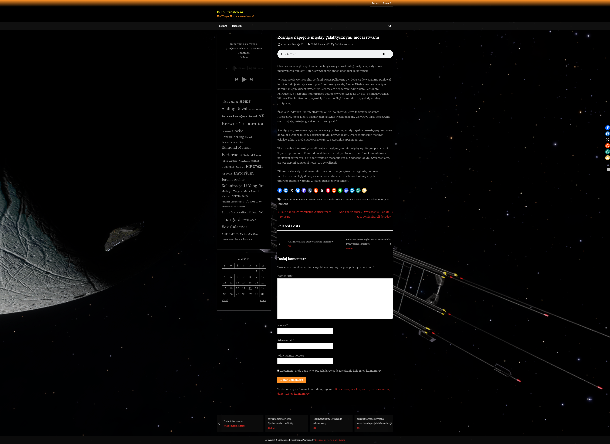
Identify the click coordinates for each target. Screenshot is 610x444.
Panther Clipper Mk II (233, 201)
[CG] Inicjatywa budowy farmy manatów (306, 241)
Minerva (226, 196)
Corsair (249, 137)
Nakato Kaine (369, 199)
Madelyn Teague (232, 191)
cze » (263, 300)
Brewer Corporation (243, 124)
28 (243, 294)
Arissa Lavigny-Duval (239, 116)
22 (250, 288)
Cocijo (238, 130)
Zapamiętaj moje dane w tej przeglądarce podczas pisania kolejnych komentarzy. (331, 370)
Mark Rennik (252, 191)
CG (284, 246)
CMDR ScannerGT (320, 44)
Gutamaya (228, 166)
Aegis (245, 101)
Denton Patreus (289, 199)
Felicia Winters (337, 199)
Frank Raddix (244, 161)
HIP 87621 (254, 166)
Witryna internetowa (290, 355)
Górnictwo (240, 167)
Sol (261, 212)
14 (243, 282)
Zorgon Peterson (244, 239)
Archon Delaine (255, 109)
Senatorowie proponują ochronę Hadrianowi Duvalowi (375, 421)
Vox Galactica (235, 226)
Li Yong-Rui (254, 185)
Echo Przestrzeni (230, 12)
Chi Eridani (226, 132)
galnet (255, 160)
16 (256, 282)
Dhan (242, 142)
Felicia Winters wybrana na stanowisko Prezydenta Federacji (364, 241)
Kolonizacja (232, 185)
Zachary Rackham (249, 234)
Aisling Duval (234, 108)
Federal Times (252, 155)
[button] (279, 190)
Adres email (285, 340)
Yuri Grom (282, 203)
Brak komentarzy (344, 44)
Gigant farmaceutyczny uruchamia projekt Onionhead (330, 421)
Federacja (322, 199)
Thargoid (231, 219)
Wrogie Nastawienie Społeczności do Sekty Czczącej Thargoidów (236, 421)
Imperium (244, 173)
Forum (375, 3)
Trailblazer (249, 220)
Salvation (241, 207)
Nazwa (282, 325)
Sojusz (253, 212)
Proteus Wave (229, 206)
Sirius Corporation (235, 212)
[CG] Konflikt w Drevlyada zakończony (283, 421)
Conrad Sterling (233, 137)
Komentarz (285, 276)
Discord (387, 3)
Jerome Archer (353, 199)
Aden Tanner (230, 101)
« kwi (225, 300)
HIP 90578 (227, 173)
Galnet (345, 248)
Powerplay (383, 199)
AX (261, 115)
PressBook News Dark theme (330, 439)
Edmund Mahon (307, 199)
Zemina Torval (228, 239)
